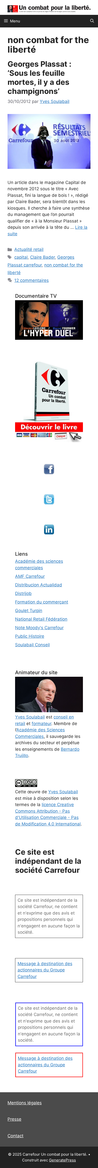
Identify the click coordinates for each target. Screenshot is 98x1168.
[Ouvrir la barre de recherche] (92, 21)
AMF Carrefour (30, 576)
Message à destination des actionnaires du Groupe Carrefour (45, 970)
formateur (41, 723)
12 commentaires (31, 280)
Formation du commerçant (41, 602)
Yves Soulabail (63, 791)
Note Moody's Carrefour (39, 627)
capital (21, 257)
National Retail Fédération (41, 619)
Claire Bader (42, 257)
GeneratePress (62, 1160)
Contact (15, 1135)
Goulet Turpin (28, 610)
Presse (14, 1119)
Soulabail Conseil (32, 644)
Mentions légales (25, 1102)
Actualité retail (28, 249)
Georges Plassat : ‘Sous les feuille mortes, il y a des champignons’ (39, 77)
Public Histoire (29, 636)
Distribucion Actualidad (38, 584)
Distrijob (23, 593)
